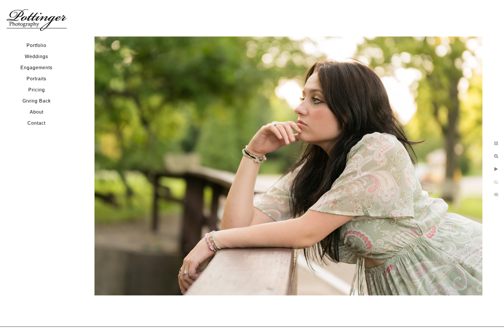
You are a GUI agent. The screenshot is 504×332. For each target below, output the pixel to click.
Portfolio (36, 45)
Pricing (36, 89)
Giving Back (36, 100)
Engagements (36, 67)
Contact (36, 123)
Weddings (36, 56)
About (36, 111)
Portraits (36, 78)
